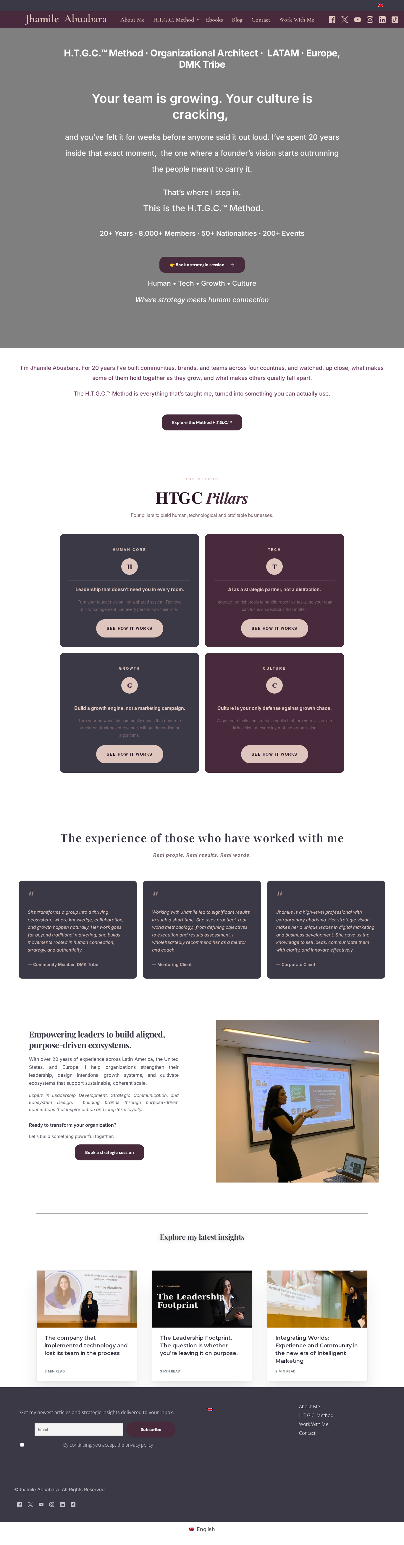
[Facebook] (332, 19)
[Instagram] (370, 19)
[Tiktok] (395, 19)
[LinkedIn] (382, 19)
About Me (309, 1406)
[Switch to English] (210, 1409)
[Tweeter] (344, 19)
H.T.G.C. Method (316, 1415)
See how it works (130, 628)
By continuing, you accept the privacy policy (108, 1445)
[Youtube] (357, 19)
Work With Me (314, 1424)
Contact (307, 1433)
